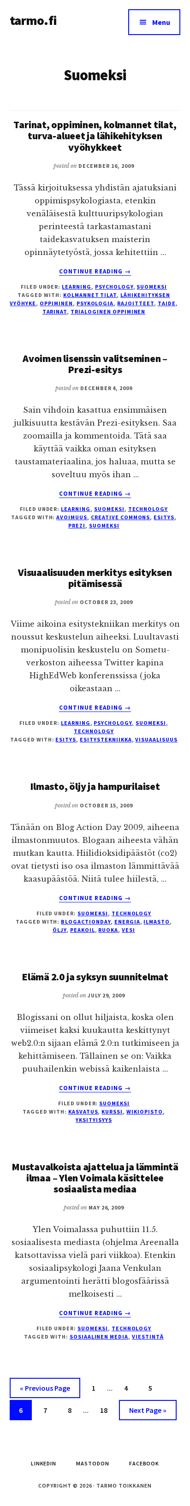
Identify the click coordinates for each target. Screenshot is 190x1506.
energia (127, 921)
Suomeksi (152, 286)
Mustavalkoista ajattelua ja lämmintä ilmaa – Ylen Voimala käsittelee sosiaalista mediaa (95, 1177)
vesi (128, 929)
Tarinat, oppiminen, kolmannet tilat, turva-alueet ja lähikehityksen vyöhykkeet (94, 135)
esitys (164, 517)
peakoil (82, 929)
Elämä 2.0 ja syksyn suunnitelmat (95, 976)
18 (107, 1410)
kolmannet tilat (90, 294)
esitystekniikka (105, 739)
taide (167, 303)
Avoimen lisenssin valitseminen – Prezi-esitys (95, 364)
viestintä (148, 1336)
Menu (161, 22)
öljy (59, 929)
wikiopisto (144, 1111)
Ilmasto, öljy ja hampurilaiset (95, 786)
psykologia (95, 303)
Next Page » (147, 1412)
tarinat (54, 311)
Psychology (114, 286)
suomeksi (104, 525)
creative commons (120, 517)
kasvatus (83, 1111)
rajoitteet (135, 303)
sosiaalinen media (99, 1336)
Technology (148, 508)
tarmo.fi (33, 20)
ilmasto (156, 921)
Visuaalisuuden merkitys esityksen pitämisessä (95, 578)
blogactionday (85, 921)
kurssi (112, 1111)
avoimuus (71, 517)
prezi (76, 525)
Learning (76, 286)
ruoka (108, 929)
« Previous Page (45, 1390)
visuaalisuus (156, 739)
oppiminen (56, 303)
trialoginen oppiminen (108, 311)
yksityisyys (94, 1119)
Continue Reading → (95, 271)
